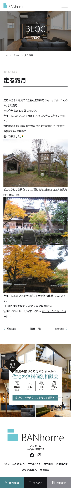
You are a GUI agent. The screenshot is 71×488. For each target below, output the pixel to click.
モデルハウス (34, 464)
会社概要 (44, 469)
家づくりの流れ (29, 469)
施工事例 (48, 464)
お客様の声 (62, 464)
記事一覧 (35, 328)
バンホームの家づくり (13, 464)
